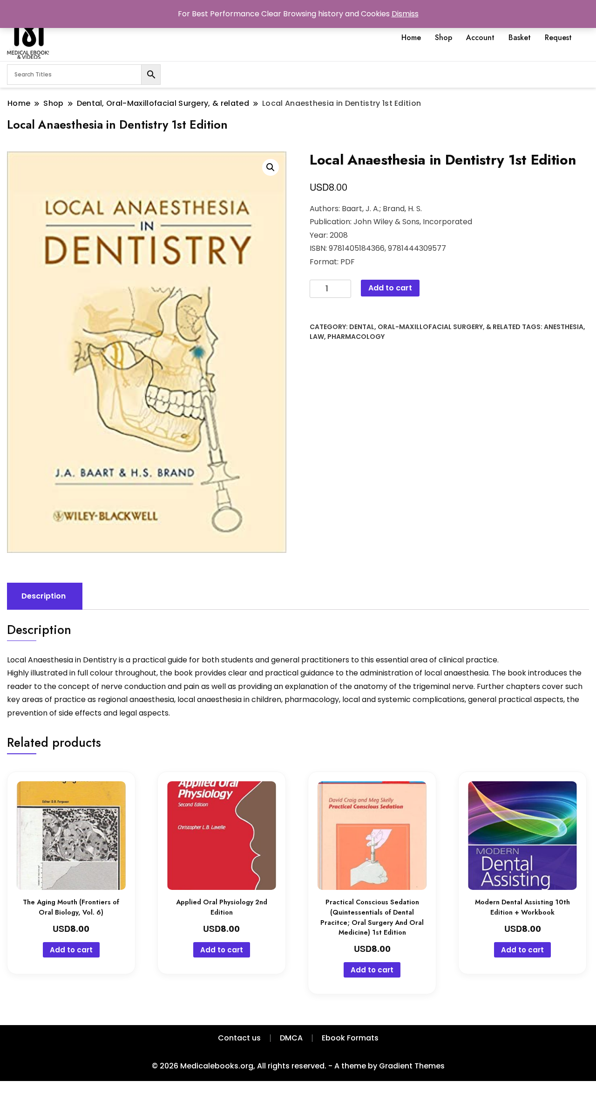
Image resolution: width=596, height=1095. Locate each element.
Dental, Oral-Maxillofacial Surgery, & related (435, 326)
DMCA (291, 1038)
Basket (519, 37)
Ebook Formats (350, 1038)
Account (480, 37)
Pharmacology (356, 336)
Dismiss (405, 13)
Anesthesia (563, 326)
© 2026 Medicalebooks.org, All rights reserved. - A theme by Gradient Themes (298, 1066)
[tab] (43, 596)
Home (411, 37)
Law (317, 336)
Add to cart (390, 287)
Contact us (239, 1038)
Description (43, 596)
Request (558, 37)
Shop (443, 37)
